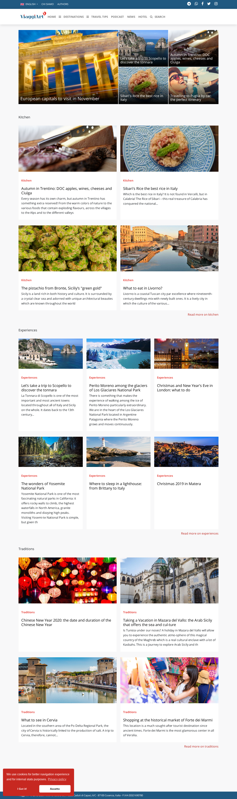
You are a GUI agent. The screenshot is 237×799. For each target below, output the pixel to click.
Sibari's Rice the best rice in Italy (150, 188)
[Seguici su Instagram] (215, 3)
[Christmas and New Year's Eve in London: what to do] (186, 354)
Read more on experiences (199, 533)
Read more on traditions (201, 746)
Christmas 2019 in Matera (179, 483)
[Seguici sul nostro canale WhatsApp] (196, 3)
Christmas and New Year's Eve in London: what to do (185, 387)
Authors (62, 4)
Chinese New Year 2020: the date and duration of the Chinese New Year (66, 622)
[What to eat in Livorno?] (169, 248)
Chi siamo (47, 4)
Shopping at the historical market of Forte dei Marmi (168, 720)
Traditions (28, 612)
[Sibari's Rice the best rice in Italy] (169, 149)
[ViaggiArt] (33, 16)
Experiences (29, 377)
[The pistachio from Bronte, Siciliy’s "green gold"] (68, 248)
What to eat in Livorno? (142, 288)
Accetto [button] (55, 788)
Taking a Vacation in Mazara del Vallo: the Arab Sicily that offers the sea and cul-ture (167, 622)
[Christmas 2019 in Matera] (186, 452)
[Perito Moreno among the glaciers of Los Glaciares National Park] (118, 354)
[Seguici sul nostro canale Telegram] (189, 3)
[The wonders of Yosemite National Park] (51, 452)
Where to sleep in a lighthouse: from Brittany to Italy (115, 486)
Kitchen (26, 180)
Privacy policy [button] (57, 779)
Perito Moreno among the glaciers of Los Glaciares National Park (118, 387)
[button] (29, 4)
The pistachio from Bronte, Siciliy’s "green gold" (62, 288)
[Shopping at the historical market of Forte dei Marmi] (169, 680)
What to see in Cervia (39, 720)
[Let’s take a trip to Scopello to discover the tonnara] (51, 354)
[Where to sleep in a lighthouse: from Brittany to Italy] (118, 452)
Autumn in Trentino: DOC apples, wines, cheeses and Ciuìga (66, 190)
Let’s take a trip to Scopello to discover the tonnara (46, 387)
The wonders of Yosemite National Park (43, 486)
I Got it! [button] (22, 788)
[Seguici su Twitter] (209, 3)
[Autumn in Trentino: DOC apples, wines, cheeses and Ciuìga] (68, 149)
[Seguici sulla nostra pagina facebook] (202, 3)
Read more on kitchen (203, 314)
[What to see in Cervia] (68, 680)
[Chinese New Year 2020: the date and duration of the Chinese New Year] (68, 580)
